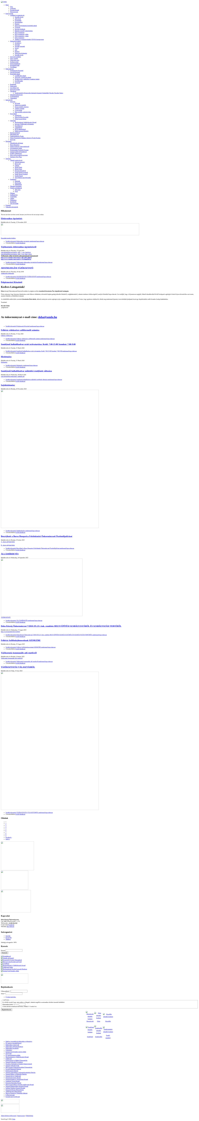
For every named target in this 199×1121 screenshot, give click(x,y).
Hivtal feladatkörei (15, 63)
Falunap (17, 165)
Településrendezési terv (16, 95)
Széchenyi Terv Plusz (16, 157)
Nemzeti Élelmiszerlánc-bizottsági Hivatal (17, 1086)
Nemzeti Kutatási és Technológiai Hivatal (17, 1079)
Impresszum (21, 1116)
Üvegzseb (17, 27)
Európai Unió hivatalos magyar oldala (16, 1052)
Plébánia (12, 193)
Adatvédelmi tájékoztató (8, 1116)
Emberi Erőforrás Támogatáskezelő (19, 146)
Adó (16, 50)
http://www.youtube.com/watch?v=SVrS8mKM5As (16, 259)
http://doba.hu (10, 926)
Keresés (3, 950)
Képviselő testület (15, 89)
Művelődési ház (14, 134)
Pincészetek (18, 183)
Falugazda (13, 120)
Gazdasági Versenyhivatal (13, 1081)
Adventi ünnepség (20, 162)
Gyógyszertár (18, 110)
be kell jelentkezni (20, 243)
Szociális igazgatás (20, 46)
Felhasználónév (5, 991)
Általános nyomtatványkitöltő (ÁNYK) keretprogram (29, 39)
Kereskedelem (18, 22)
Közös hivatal (9, 13)
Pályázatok (8, 141)
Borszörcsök (90, 1021)
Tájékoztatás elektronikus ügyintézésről (18, 247)
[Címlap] (4, 2)
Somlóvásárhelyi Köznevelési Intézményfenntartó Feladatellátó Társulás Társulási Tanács (39, 93)
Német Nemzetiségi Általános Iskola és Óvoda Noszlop (25, 138)
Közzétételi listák (14, 65)
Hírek (7, 5)
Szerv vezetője (14, 58)
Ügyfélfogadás (19, 81)
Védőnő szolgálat (19, 108)
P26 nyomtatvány (19, 38)
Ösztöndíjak (18, 20)
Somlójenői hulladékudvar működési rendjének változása (26, 371)
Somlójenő (90, 1037)
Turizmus (8, 158)
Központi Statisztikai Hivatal (13, 1083)
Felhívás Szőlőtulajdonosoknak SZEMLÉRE (21, 640)
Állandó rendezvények (16, 160)
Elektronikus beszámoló (12, 1048)
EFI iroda (17, 103)
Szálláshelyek (14, 195)
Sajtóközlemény (8, 385)
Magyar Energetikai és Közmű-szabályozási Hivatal (20, 1084)
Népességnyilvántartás (21, 53)
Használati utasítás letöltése (8, 238)
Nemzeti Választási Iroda (12, 1065)
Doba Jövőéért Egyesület (21, 117)
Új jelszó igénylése (11, 997)
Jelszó (3, 993)
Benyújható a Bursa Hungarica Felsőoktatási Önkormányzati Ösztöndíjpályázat (36, 536)
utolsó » (8, 839)
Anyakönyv (18, 43)
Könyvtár (12, 139)
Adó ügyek (18, 19)
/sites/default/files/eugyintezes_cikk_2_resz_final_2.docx (16, 254)
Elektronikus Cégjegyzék (12, 1045)
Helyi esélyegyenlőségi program (19, 155)
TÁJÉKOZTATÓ (5, 617)
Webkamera (13, 200)
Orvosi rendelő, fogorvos (22, 107)
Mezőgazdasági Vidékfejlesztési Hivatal (25, 122)
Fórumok (8, 205)
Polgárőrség (18, 115)
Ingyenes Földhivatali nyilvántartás (24, 124)
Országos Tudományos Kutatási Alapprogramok (19, 1064)
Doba (13, 1119)
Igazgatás (17, 44)
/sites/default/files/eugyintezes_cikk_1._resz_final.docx (16, 252)
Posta (16, 191)
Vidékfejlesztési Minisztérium (14, 1091)
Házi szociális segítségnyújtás (23, 112)
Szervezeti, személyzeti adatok (23, 77)
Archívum (13, 8)
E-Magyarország (10, 1095)
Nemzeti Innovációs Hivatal (13, 1078)
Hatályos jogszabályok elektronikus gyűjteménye (19, 1041)
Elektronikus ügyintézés (11, 218)
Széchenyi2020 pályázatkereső (18, 152)
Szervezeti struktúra (15, 57)
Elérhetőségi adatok (15, 41)
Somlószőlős (98, 1037)
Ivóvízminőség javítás (16, 148)
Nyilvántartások (14, 96)
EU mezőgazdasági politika (13, 1055)
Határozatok (13, 86)
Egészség (12, 101)
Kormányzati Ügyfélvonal (13, 1097)
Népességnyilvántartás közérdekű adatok (26, 25)
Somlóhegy (13, 179)
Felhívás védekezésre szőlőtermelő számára (20, 330)
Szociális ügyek (19, 17)
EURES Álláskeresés (16, 153)
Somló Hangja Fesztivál (21, 172)
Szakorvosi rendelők (20, 105)
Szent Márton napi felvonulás (23, 177)
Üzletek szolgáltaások (16, 188)
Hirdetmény (6, 357)
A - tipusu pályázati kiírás (8, 542)
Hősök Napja (18, 167)
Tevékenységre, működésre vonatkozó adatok (27, 79)
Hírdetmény (4, 362)
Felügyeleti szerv (14, 60)
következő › (9, 837)
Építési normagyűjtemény (22, 131)
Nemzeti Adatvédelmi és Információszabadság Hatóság (20, 1072)
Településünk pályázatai (16, 143)
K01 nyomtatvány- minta (21, 34)
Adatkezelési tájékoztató (7, 273)
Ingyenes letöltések (20, 29)
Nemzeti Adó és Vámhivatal (13, 1076)
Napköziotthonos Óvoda (16, 136)
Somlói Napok (19, 176)
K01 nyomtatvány (20, 32)
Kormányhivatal (14, 10)
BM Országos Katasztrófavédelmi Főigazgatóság (19, 1067)
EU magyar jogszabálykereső (13, 1043)
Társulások (13, 91)
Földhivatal (9, 1059)
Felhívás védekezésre (7, 335)
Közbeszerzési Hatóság (12, 1071)
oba (99, 1021)
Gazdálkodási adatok (20, 76)
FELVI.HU (9, 1053)
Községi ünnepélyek (20, 171)
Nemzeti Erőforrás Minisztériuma (15, 1090)
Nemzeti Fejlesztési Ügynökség (14, 1062)
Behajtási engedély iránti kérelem (24, 31)
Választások (13, 98)
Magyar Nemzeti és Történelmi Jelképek (16, 1093)
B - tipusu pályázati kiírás (8, 545)
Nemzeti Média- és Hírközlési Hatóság (16, 1074)
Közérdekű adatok (15, 74)
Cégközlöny (9, 1050)
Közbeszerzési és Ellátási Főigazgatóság (16, 1060)
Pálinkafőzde (18, 184)
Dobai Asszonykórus (20, 119)
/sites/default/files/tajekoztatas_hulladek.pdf (12, 376)
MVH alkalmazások (20, 129)
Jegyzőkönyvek (14, 88)
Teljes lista (17, 190)
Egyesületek (13, 114)
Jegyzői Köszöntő (15, 72)
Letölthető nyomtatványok (17, 15)
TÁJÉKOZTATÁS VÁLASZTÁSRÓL (18, 667)
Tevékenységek (14, 62)
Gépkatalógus (18, 127)
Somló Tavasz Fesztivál (21, 174)
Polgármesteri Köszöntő (16, 70)
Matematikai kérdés (8, 1004)
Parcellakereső (19, 126)
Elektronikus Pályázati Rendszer (14, 1046)
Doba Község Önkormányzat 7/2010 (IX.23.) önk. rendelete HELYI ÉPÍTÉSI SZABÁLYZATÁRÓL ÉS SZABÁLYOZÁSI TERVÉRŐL (61, 626)
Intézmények (9, 100)
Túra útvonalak (14, 203)
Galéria (12, 198)
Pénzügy (17, 24)
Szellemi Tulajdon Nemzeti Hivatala (15, 1088)
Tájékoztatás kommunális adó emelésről (19, 653)
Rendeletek (13, 84)
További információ (25, 241)
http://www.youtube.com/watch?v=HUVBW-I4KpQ (16, 257)
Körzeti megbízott (15, 133)
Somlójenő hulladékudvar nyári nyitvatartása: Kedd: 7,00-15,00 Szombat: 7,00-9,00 (38, 344)
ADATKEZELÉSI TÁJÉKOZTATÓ (17, 268)
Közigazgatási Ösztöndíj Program (19, 150)
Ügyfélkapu (13, 67)
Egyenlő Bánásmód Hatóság (13, 1069)
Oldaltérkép (29, 1116)
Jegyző (17, 48)
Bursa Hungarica (14, 145)
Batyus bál (17, 164)
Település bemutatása (16, 186)
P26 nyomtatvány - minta (21, 36)
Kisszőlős (108, 1021)
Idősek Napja (18, 169)
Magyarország (14, 12)
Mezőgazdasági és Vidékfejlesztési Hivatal (17, 1057)
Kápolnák (17, 181)
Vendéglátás (13, 196)
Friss (11, 6)
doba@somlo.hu (47, 317)
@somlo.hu (11, 925)
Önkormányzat (10, 69)
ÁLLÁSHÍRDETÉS (10, 554)
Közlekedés (13, 202)
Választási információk (12, 207)
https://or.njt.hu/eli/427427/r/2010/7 (10, 632)
